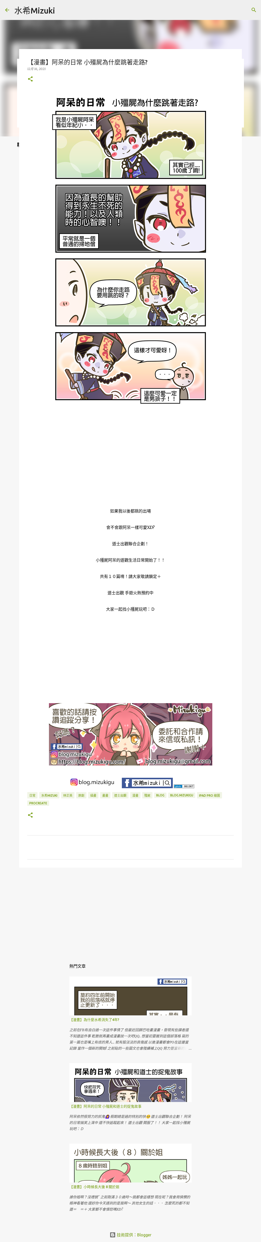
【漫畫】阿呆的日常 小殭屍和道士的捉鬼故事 (105, 1106)
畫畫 (105, 795)
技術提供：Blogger (133, 1235)
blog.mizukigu (181, 795)
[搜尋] (62, 10)
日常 (32, 795)
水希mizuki (49, 795)
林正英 (67, 795)
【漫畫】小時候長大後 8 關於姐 (94, 1187)
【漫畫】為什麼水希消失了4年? (94, 1020)
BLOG (160, 795)
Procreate (38, 803)
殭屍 (147, 795)
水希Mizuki (34, 10)
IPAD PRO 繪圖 (209, 795)
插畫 (93, 795)
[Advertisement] (130, 911)
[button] (30, 79)
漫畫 (135, 795)
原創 (81, 795)
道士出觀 (120, 795)
